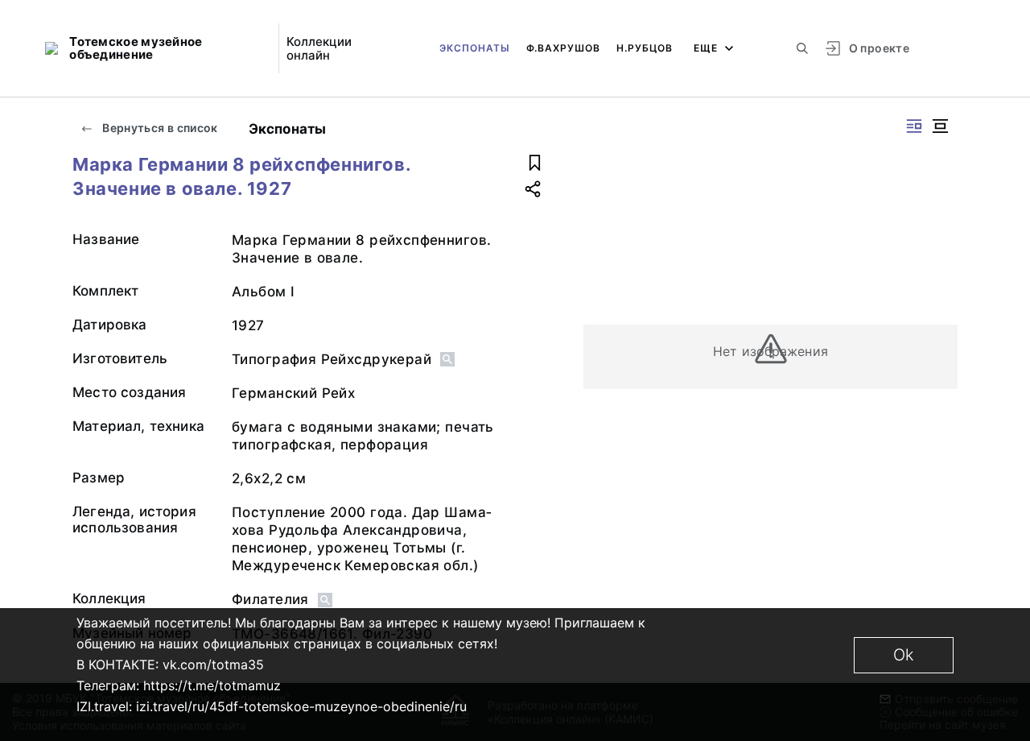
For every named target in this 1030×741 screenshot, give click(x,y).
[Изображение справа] (914, 126)
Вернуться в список (159, 128)
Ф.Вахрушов (563, 48)
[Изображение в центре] (940, 126)
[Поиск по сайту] (802, 48)
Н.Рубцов (644, 48)
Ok (903, 654)
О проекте (879, 48)
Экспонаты (474, 48)
